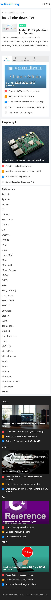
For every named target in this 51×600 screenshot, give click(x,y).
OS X (4, 280)
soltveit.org (10, 4)
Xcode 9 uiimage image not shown (21, 584)
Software (6, 310)
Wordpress (7, 386)
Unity (4, 341)
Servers (6, 305)
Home (4, 12)
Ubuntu (6, 330)
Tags (34, 60)
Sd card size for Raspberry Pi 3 (20, 181)
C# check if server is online (18, 532)
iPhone (5, 239)
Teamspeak (8, 325)
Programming (9, 290)
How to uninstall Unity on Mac (19, 579)
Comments (25, 60)
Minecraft (7, 265)
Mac (4, 260)
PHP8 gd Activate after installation (21, 436)
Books (5, 204)
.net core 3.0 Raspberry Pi (20, 112)
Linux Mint (7, 255)
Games (5, 224)
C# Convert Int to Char (16, 536)
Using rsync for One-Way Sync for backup (25, 431)
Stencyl (5, 315)
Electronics (7, 219)
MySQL (5, 275)
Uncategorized (9, 336)
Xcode (5, 391)
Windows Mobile (10, 381)
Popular (6, 60)
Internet (6, 234)
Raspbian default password (21, 96)
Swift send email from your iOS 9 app (26, 101)
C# (3, 209)
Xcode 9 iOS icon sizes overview (20, 575)
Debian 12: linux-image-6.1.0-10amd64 (23, 441)
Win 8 (5, 366)
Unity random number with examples (23, 484)
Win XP (5, 371)
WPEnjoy (44, 594)
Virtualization (9, 356)
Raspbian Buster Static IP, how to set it (23, 171)
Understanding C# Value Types (20, 527)
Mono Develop (9, 270)
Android (6, 194)
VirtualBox (7, 351)
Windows (6, 376)
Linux (4, 249)
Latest (15, 60)
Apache (22, 25)
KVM (4, 244)
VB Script (6, 346)
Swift (4, 320)
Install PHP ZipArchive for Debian (33, 31)
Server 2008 (8, 300)
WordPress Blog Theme (28, 594)
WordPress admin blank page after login (27, 107)
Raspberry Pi (9, 122)
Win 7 (5, 361)
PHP (4, 285)
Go (3, 229)
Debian (5, 214)
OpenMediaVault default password (24, 91)
